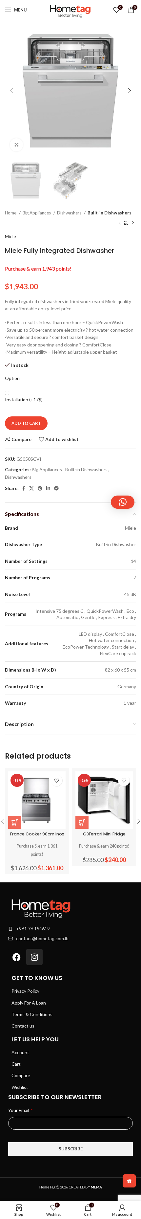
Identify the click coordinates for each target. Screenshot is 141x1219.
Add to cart (26, 423)
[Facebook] (16, 957)
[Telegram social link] (56, 488)
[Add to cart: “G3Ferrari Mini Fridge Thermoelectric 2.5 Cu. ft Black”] (82, 822)
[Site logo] (70, 9)
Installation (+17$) (24, 399)
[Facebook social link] (23, 488)
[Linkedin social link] (48, 488)
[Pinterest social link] (40, 488)
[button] (122, 502)
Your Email (20, 1110)
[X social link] (31, 488)
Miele (10, 236)
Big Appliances (37, 212)
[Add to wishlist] (56, 780)
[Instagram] (34, 957)
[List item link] (70, 928)
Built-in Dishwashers (109, 212)
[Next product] (133, 223)
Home (11, 212)
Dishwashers (69, 212)
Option (12, 378)
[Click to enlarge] (16, 144)
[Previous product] (119, 223)
